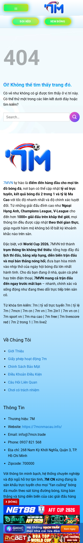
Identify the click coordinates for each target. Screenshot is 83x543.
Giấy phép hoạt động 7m (27, 359)
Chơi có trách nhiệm (23, 390)
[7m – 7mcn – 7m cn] (54, 7)
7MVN (8, 183)
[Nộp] (74, 117)
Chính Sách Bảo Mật (24, 367)
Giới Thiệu (16, 351)
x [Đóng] (11, 501)
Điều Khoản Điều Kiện (25, 374)
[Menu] (16, 7)
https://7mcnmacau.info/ (42, 427)
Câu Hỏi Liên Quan (22, 382)
